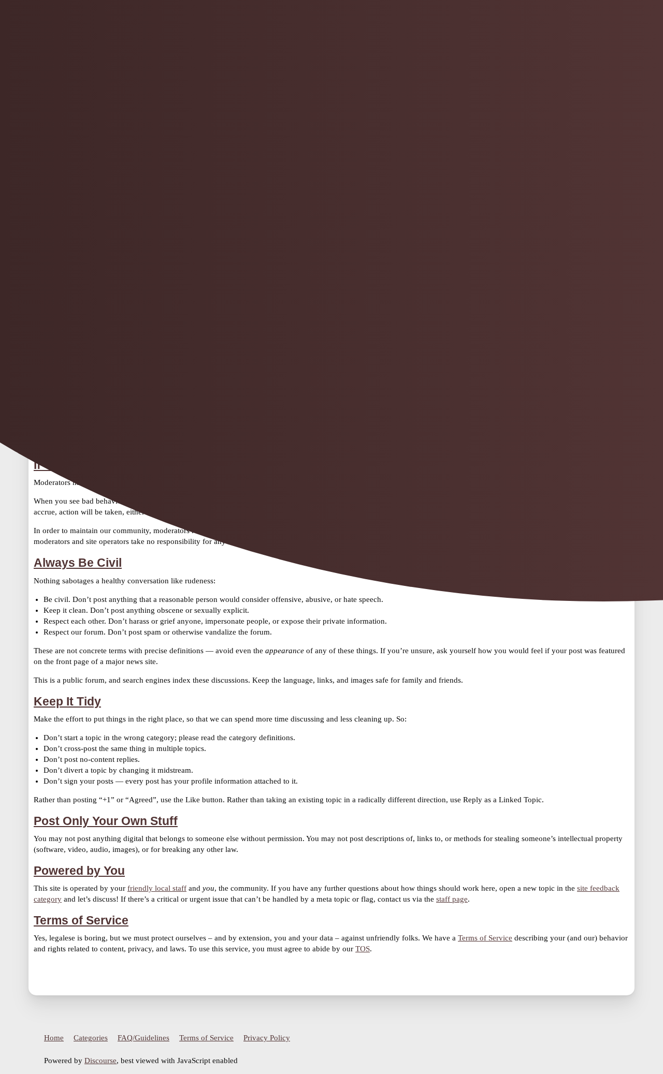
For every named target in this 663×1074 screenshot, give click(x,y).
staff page (452, 899)
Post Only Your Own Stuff (106, 821)
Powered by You (79, 870)
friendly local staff (156, 888)
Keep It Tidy (67, 701)
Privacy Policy (266, 1038)
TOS (362, 949)
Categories (91, 1038)
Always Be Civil (78, 562)
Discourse (100, 1060)
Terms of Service (81, 920)
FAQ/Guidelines (143, 1038)
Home (54, 1038)
